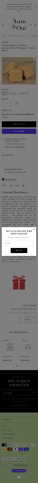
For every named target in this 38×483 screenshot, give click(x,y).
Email (8, 243)
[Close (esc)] (34, 229)
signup (19, 250)
